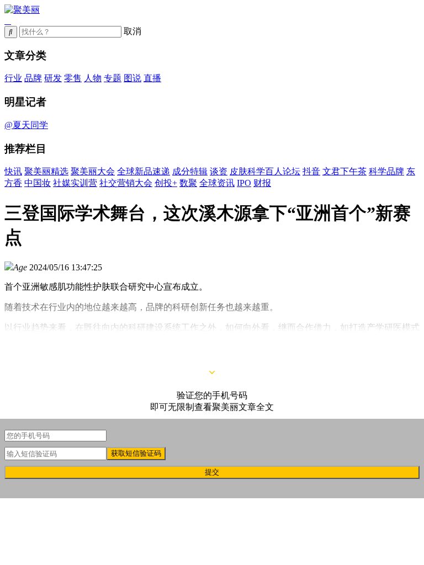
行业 (13, 78)
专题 (112, 78)
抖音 (311, 171)
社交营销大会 (125, 183)
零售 (73, 78)
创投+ (166, 183)
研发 (53, 78)
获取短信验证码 (136, 453)
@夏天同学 (26, 125)
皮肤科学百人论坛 (265, 171)
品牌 (33, 78)
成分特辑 (190, 171)
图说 (132, 78)
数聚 (188, 183)
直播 (152, 78)
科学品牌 (386, 171)
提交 (212, 472)
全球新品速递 (143, 171)
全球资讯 (217, 183)
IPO (244, 183)
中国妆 (37, 183)
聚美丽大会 (93, 171)
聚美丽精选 (46, 171)
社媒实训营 (75, 183)
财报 (262, 183)
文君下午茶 (344, 171)
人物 (93, 78)
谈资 (218, 171)
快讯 (13, 171)
